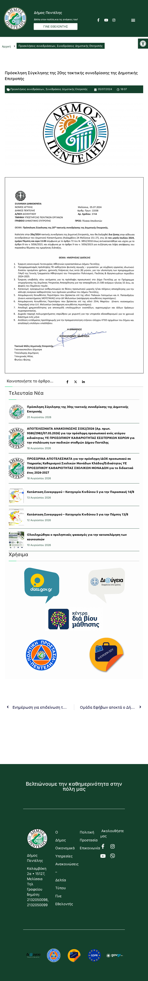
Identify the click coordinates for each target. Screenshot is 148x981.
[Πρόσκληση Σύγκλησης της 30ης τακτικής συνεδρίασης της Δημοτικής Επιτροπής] (16, 412)
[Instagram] (114, 20)
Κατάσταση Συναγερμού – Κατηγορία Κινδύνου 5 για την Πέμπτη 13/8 (77, 514)
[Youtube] (106, 20)
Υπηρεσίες (63, 856)
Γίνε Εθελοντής (63, 900)
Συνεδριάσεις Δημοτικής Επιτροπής (66, 89)
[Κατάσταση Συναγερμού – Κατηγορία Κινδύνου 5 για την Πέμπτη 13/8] (16, 517)
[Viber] (115, 856)
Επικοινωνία (88, 848)
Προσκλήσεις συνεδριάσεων (27, 89)
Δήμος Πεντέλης (48, 13)
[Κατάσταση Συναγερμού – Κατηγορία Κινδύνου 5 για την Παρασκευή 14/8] (16, 494)
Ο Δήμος (60, 836)
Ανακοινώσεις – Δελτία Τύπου (63, 876)
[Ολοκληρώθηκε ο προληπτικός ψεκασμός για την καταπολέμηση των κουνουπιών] (16, 539)
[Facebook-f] (98, 20)
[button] (143, 44)
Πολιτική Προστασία (88, 836)
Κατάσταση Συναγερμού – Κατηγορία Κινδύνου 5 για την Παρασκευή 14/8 (80, 492)
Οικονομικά (63, 848)
